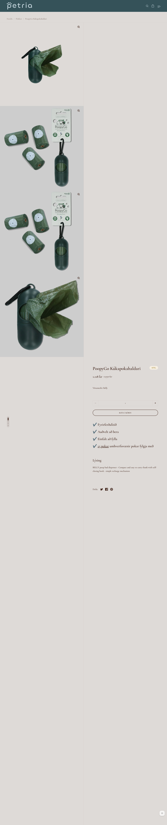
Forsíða (9, 19)
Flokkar (19, 19)
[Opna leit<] (147, 6)
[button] (155, 403)
